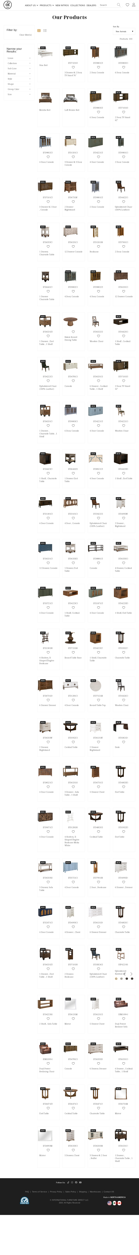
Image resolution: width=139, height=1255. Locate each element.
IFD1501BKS (99, 242)
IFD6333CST (48, 242)
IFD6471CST (99, 1104)
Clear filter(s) (25, 35)
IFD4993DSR (124, 877)
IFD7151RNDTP (100, 696)
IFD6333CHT (74, 1146)
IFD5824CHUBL (100, 964)
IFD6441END (74, 469)
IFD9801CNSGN (125, 152)
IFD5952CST (124, 648)
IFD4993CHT (74, 922)
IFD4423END (124, 469)
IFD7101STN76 (75, 63)
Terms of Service (39, 1192)
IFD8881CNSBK (100, 558)
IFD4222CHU (49, 376)
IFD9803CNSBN (100, 108)
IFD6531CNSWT (75, 242)
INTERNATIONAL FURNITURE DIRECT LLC (70, 1200)
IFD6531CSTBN (50, 421)
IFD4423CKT (124, 331)
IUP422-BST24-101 (126, 964)
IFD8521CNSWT (100, 469)
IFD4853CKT (99, 827)
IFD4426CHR (124, 696)
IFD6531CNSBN (125, 287)
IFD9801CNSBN (100, 63)
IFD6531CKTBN (100, 376)
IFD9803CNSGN (125, 63)
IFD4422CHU (124, 197)
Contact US (109, 1192)
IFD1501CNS (74, 152)
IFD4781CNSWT (75, 376)
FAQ (27, 1192)
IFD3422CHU (99, 514)
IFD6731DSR (48, 696)
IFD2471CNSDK (50, 922)
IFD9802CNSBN (100, 287)
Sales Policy (70, 1192)
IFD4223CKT (74, 603)
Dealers (91, 5)
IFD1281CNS (74, 696)
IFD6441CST (48, 287)
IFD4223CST (99, 648)
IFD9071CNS (49, 827)
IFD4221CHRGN (125, 421)
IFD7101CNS (49, 197)
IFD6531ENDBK (50, 964)
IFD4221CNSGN (100, 152)
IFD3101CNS (74, 514)
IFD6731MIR (124, 1104)
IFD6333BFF (99, 1146)
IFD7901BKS (99, 877)
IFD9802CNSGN (75, 287)
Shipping (83, 1192)
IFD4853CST (124, 922)
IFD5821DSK (124, 737)
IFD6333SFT (48, 877)
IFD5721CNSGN (50, 603)
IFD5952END (124, 827)
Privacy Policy (56, 1192)
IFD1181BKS (48, 648)
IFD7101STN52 (125, 376)
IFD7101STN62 (125, 108)
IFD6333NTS (48, 737)
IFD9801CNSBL (100, 197)
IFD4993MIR (48, 1146)
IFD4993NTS (124, 514)
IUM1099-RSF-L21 (126, 1014)
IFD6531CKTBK (125, 1059)
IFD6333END (74, 558)
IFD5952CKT (74, 737)
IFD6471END (49, 1104)
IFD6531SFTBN (75, 782)
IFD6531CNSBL (50, 558)
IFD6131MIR (74, 1014)
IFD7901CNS (124, 242)
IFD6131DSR (99, 922)
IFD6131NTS (99, 737)
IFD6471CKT (74, 1104)
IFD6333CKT (124, 558)
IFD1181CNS (49, 514)
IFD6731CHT (99, 782)
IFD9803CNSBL (75, 421)
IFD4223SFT (48, 1014)
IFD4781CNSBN (75, 1059)
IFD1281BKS (74, 827)
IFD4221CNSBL (100, 421)
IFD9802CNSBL (50, 152)
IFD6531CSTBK (125, 1146)
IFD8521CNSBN (50, 782)
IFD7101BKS (74, 964)
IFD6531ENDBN (50, 331)
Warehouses (95, 1192)
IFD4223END (124, 603)
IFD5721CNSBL (75, 877)
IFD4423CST (48, 469)
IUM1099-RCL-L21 (51, 1059)
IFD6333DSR (99, 1059)
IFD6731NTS (74, 197)
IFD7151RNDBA (75, 648)
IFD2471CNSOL (100, 603)
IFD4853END (124, 782)
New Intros (62, 5)
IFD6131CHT (99, 1014)
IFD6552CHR (99, 331)
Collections (77, 5)
